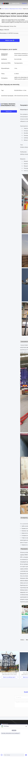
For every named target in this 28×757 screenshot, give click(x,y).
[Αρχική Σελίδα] (5, 3)
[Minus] (26, 726)
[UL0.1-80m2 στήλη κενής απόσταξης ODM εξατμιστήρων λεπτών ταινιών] (9, 661)
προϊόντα (6, 8)
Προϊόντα (24, 3)
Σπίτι (3, 8)
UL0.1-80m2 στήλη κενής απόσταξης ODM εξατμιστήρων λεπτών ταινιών (9, 673)
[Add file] (2, 754)
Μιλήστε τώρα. (9, 40)
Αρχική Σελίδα (15, 3)
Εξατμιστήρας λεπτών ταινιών (16, 8)
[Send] (26, 754)
